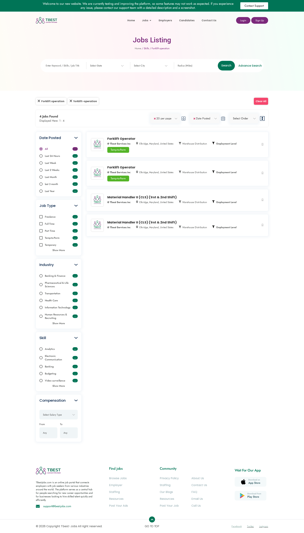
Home (138, 48)
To (61, 424)
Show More (58, 250)
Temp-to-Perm (118, 150)
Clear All (261, 101)
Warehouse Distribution (194, 143)
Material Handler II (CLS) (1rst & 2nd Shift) (142, 197)
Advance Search (250, 66)
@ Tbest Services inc (119, 143)
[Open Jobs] (150, 20)
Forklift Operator (121, 138)
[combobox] (106, 65)
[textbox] (96, 65)
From (42, 424)
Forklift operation (52, 101)
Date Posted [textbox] (203, 118)
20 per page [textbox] (163, 118)
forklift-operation (85, 101)
